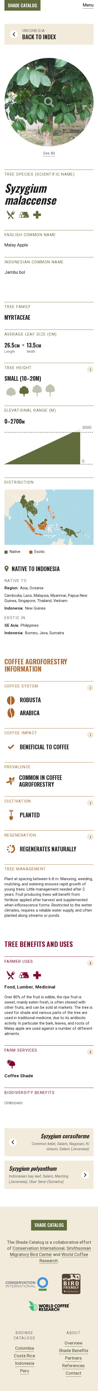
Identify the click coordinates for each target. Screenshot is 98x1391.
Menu (88, 5)
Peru (24, 1370)
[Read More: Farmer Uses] (90, 963)
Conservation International (39, 1248)
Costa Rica (24, 1355)
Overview (74, 1343)
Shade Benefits (73, 1350)
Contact (73, 1373)
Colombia (24, 1348)
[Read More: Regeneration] (90, 837)
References (73, 1365)
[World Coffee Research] (49, 1306)
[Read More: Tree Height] (90, 369)
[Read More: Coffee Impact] (90, 735)
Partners (73, 1358)
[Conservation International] (26, 1284)
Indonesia (24, 1363)
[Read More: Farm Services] (90, 1052)
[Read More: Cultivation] (90, 803)
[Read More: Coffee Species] (90, 688)
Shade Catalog (22, 5)
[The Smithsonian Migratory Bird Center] (71, 1284)
